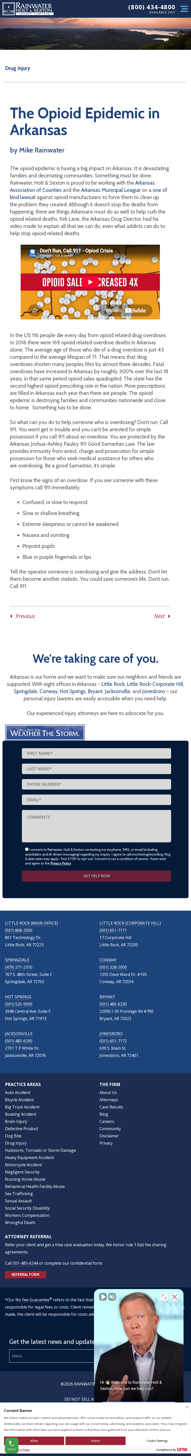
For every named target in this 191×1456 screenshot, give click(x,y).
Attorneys (108, 1099)
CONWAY (108, 960)
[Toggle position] (164, 1297)
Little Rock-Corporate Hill (155, 684)
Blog (103, 1114)
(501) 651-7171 (113, 930)
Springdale (25, 691)
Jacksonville (117, 691)
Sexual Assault (18, 1201)
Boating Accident (20, 1114)
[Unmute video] (103, 1297)
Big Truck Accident (22, 1107)
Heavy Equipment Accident (29, 1157)
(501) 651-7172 (113, 1041)
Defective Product (21, 1128)
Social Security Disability (27, 1208)
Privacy (106, 1143)
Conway (48, 691)
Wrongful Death (20, 1222)
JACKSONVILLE (19, 1033)
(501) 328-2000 (113, 967)
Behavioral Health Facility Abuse (35, 1186)
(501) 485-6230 (113, 1004)
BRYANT (107, 997)
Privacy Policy (60, 863)
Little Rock (113, 684)
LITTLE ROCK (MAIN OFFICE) (31, 923)
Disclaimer (109, 1136)
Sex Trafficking (19, 1193)
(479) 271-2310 (18, 967)
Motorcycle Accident (23, 1164)
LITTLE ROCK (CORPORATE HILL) (130, 923)
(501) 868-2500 (18, 930)
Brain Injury (16, 1121)
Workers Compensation (27, 1215)
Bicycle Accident (19, 1099)
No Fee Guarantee (32, 1300)
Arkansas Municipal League (111, 190)
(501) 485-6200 (18, 1041)
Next (161, 616)
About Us (108, 1092)
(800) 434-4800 (151, 7)
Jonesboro (153, 691)
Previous (23, 616)
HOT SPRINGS (18, 997)
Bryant (95, 691)
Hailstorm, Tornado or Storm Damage (40, 1150)
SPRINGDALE (17, 960)
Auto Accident (17, 1092)
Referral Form (26, 1274)
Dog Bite (13, 1136)
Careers (106, 1121)
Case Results (111, 1107)
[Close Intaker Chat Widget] (175, 1297)
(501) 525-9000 (18, 1004)
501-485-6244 (25, 1263)
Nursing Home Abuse (25, 1179)
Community (110, 1128)
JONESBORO (111, 1033)
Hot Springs (73, 691)
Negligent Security (22, 1172)
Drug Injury (17, 68)
